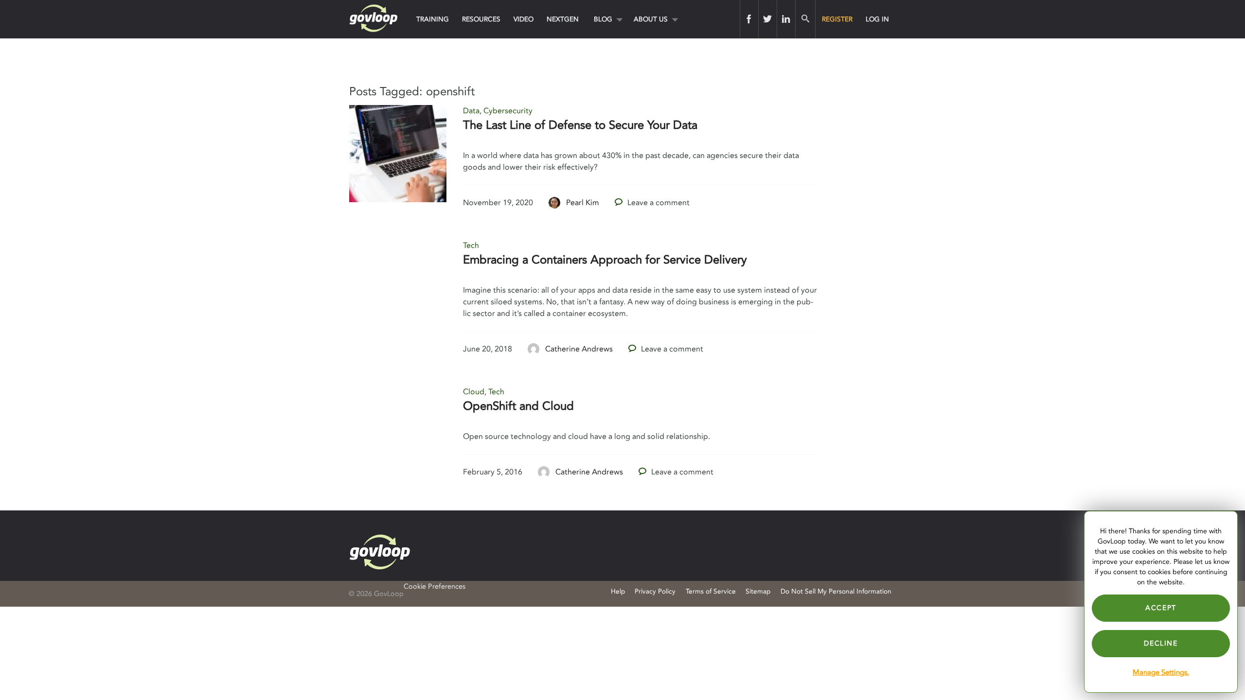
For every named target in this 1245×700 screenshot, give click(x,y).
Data (471, 110)
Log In (877, 19)
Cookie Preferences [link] (434, 586)
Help (618, 591)
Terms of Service (711, 591)
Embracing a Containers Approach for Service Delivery (605, 260)
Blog (603, 19)
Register (837, 19)
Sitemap (758, 591)
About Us (651, 19)
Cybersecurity (508, 110)
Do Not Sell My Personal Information (836, 591)
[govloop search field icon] (805, 19)
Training (432, 19)
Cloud (473, 391)
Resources (481, 19)
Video (524, 19)
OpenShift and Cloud (518, 406)
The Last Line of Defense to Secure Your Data (580, 125)
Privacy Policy (655, 591)
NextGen (563, 19)
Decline (1160, 643)
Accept (1160, 607)
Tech (471, 245)
